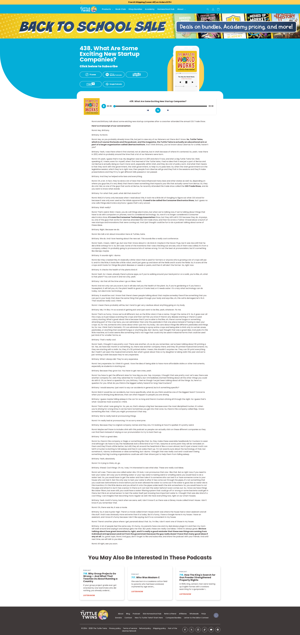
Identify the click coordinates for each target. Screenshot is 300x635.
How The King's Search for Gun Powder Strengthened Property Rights (197, 577)
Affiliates (183, 613)
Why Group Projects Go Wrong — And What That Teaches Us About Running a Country (100, 577)
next (169, 110)
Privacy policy (115, 628)
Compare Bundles (173, 617)
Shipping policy (159, 628)
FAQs (203, 613)
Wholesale (194, 613)
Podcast (136, 613)
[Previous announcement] (80, 2)
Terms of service (130, 628)
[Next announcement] (219, 2)
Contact (128, 617)
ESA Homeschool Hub (152, 613)
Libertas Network (129, 631)
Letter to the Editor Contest (196, 617)
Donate (118, 617)
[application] (158, 105)
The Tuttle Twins (100, 628)
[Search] (207, 9)
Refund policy (145, 628)
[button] (107, 9)
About (120, 613)
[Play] (104, 106)
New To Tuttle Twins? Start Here (149, 617)
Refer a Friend (170, 613)
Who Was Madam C (145, 577)
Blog (128, 613)
